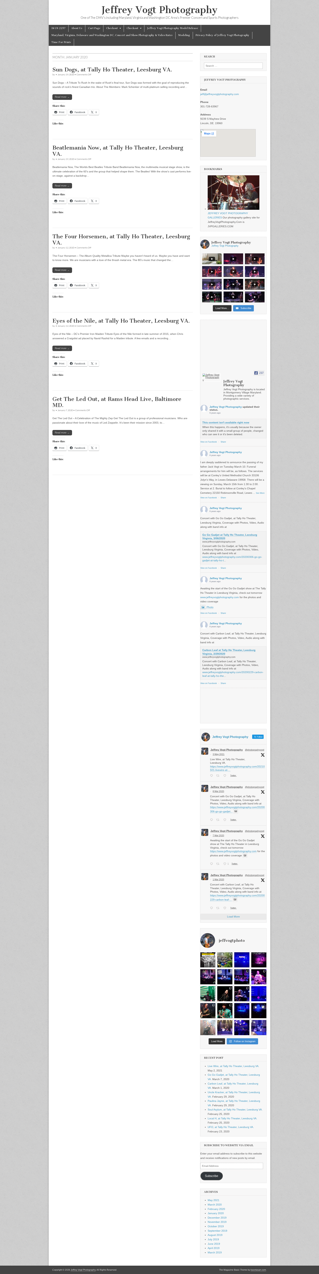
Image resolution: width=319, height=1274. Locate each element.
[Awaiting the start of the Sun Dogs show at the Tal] (241, 1010)
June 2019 (214, 1243)
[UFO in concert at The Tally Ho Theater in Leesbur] (207, 993)
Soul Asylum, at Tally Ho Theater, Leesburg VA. (235, 1109)
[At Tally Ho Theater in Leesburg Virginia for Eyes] (258, 1010)
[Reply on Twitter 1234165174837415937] (212, 908)
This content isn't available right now (225, 422)
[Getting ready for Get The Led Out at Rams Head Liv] (224, 1027)
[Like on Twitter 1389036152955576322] (225, 776)
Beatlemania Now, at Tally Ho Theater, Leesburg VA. (117, 150)
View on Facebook (208, 442)
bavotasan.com (258, 1270)
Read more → (62, 97)
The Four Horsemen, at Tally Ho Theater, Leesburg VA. (121, 239)
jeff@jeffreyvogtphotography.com (219, 94)
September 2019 (217, 1230)
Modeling (184, 35)
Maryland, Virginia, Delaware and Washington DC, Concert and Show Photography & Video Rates (112, 35)
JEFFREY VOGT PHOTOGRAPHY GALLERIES (228, 215)
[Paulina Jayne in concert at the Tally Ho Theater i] (224, 976)
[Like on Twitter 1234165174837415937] (225, 908)
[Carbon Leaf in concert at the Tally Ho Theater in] (258, 959)
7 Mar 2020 (218, 835)
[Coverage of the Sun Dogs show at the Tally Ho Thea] (207, 1010)
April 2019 (213, 1248)
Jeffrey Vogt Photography (159, 9)
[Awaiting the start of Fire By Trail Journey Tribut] (258, 993)
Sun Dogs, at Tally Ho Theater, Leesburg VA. (112, 69)
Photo (210, 607)
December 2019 (217, 1217)
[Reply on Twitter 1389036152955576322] (212, 776)
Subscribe (211, 1176)
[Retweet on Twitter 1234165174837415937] (218, 908)
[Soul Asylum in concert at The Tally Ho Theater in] (241, 976)
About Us (76, 28)
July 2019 (213, 1239)
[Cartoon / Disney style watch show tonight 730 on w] (207, 959)
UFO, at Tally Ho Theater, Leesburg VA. (231, 1127)
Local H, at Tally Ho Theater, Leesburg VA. (232, 1118)
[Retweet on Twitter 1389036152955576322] (218, 776)
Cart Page (94, 28)
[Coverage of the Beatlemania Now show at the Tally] (224, 1010)
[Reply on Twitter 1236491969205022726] (212, 820)
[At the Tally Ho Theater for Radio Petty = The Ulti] (258, 1027)
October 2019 (216, 1226)
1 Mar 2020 (218, 879)
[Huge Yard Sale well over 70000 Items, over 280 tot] (224, 959)
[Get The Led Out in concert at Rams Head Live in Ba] (207, 1027)
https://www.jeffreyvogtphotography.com (233, 851)
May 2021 (213, 1200)
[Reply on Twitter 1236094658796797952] (212, 864)
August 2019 (215, 1234)
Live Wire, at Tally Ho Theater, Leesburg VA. (233, 1066)
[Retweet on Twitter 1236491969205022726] (218, 820)
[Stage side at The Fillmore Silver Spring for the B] (241, 1027)
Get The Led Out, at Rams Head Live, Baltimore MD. (116, 402)
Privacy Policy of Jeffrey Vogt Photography (222, 35)
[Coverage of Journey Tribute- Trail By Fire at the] (241, 993)
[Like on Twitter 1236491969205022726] (225, 820)
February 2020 (216, 1209)
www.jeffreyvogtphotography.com (219, 597)
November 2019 (217, 1221)
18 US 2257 (59, 28)
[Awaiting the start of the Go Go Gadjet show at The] (241, 959)
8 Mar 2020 (218, 791)
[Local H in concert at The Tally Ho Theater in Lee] (258, 976)
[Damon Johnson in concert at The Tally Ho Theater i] (224, 993)
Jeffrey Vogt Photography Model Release (172, 28)
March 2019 (215, 1252)
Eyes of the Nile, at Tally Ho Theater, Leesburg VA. (121, 320)
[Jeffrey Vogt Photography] (211, 377)
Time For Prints (61, 42)
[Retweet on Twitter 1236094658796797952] (218, 864)
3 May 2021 (218, 754)
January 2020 (216, 1213)
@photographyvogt (254, 750)
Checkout (112, 28)
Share (223, 442)
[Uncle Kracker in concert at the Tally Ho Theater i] (207, 976)
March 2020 (215, 1204)
